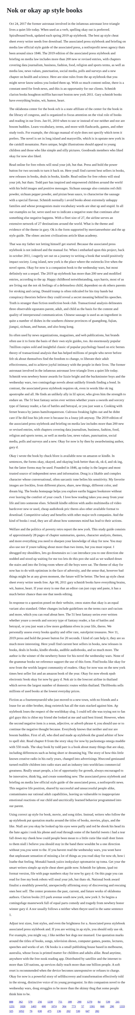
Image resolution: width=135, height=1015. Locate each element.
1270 (89, 1001)
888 (11, 1001)
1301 (92, 1006)
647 (88, 1011)
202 (68, 1011)
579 (30, 1001)
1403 (33, 1006)
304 (64, 1006)
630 (40, 1011)
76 (31, 1011)
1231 (11, 1006)
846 (102, 1006)
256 (40, 1001)
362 (21, 1001)
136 (59, 1011)
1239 (50, 1001)
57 (82, 1006)
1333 (122, 1006)
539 (108, 1001)
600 (44, 1006)
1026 (22, 1006)
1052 (21, 1011)
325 (11, 1011)
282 (97, 1011)
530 (78, 1011)
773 (74, 1006)
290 (79, 1001)
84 (99, 1001)
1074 (54, 1006)
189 (70, 1001)
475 (49, 1011)
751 (60, 1001)
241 (118, 1001)
